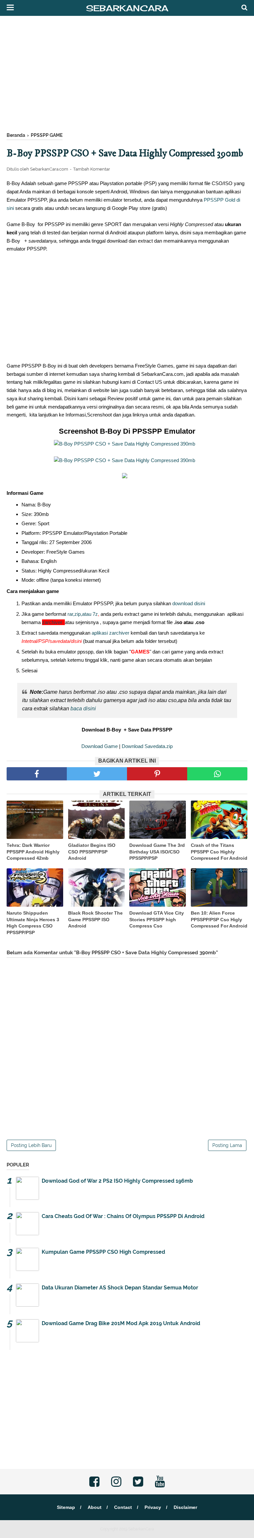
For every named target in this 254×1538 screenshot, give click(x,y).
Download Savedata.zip (147, 746)
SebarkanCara (127, 8)
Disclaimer (185, 1507)
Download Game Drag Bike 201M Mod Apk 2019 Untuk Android (121, 1323)
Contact (123, 1507)
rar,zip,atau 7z (82, 614)
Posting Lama (227, 1145)
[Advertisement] (127, 75)
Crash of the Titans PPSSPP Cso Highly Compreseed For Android (219, 852)
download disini (188, 603)
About (95, 1507)
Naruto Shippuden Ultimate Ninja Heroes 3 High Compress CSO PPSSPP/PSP (33, 922)
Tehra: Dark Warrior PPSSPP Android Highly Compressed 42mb (33, 852)
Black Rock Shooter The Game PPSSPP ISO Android (95, 919)
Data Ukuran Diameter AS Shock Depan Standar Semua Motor (120, 1287)
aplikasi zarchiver (109, 633)
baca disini (83, 708)
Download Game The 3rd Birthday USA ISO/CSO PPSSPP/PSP (157, 852)
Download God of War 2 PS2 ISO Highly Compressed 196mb (117, 1181)
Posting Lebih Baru (31, 1145)
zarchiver (53, 622)
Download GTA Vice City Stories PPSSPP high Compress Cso (156, 919)
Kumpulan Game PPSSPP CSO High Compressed (103, 1252)
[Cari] (244, 7)
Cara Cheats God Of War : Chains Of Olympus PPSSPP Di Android (123, 1216)
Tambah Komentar (91, 169)
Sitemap (66, 1507)
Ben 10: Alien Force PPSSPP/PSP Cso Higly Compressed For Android (219, 919)
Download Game (99, 746)
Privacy (153, 1507)
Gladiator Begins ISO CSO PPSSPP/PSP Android (91, 852)
